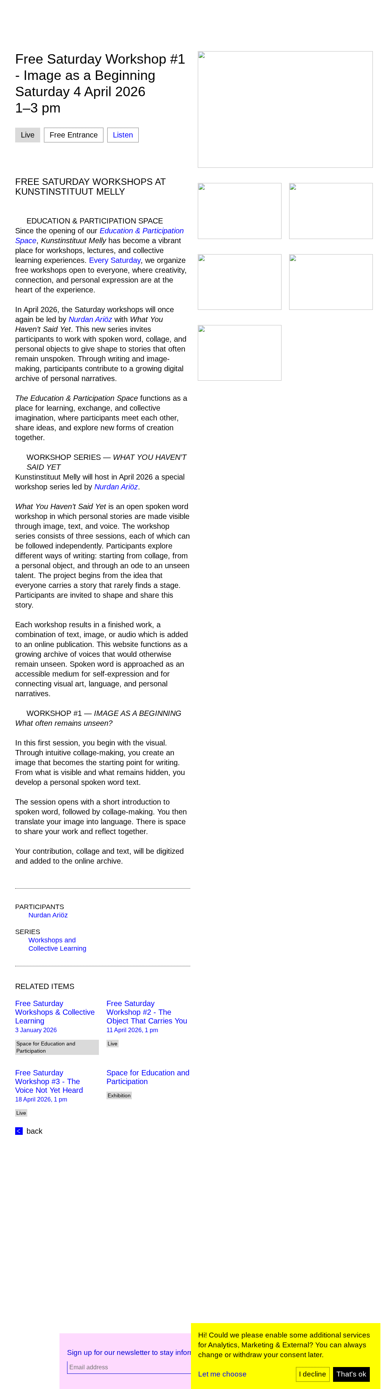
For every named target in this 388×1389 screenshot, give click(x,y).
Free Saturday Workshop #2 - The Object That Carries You (146, 1012)
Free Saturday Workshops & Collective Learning (55, 1012)
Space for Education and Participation (147, 1077)
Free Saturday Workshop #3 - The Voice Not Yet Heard (49, 1081)
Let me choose (222, 1374)
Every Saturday (115, 260)
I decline (312, 1374)
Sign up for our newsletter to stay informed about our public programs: (180, 1352)
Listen (123, 135)
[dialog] (285, 1356)
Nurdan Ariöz (48, 915)
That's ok (351, 1374)
